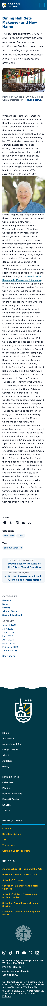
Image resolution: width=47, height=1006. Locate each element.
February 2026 (10, 647)
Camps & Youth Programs (16, 851)
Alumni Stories (10, 611)
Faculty (6, 608)
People (6, 788)
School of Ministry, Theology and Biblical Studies (20, 896)
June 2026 (8, 632)
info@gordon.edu (11, 967)
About (5, 755)
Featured (29, 100)
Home (5, 733)
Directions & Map (11, 834)
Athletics (7, 761)
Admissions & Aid (12, 744)
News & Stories (10, 777)
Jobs (5, 840)
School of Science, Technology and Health (21, 913)
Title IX (6, 810)
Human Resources (12, 794)
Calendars (7, 782)
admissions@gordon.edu (15, 971)
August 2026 (9, 625)
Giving (5, 766)
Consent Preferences (15, 993)
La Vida (6, 805)
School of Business (12, 880)
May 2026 (7, 636)
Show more (8, 656)
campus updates (13, 548)
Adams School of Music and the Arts (22, 869)
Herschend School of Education (19, 874)
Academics (8, 738)
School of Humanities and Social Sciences (20, 887)
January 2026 (9, 651)
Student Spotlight (12, 615)
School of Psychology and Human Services (20, 904)
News (38, 100)
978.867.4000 (10, 975)
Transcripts (8, 845)
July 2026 (7, 629)
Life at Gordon (10, 750)
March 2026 (8, 643)
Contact (6, 828)
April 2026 (8, 640)
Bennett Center (10, 799)
